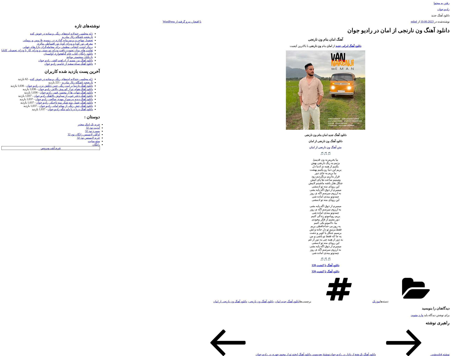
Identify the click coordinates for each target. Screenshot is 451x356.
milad (414, 21)
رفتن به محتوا (442, 3)
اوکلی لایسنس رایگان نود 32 (84, 134)
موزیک (376, 301)
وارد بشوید (417, 315)
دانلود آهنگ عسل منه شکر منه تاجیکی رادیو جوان (64, 102)
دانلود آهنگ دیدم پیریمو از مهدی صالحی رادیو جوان (64, 99)
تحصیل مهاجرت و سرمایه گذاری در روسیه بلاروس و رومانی (58, 40)
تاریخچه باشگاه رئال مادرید (77, 36)
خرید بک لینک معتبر (89, 124)
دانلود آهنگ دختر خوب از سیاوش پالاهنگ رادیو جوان (63, 95)
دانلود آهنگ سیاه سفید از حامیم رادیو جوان (68, 63)
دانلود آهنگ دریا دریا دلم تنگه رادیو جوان (70, 109)
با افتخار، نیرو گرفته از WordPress (182, 21)
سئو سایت (94, 141)
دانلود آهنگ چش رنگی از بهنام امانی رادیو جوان (66, 105)
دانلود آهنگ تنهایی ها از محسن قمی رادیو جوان (66, 92)
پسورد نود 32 (92, 131)
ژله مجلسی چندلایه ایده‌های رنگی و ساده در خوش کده (61, 33)
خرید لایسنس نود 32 (88, 137)
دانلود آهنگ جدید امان (287, 301)
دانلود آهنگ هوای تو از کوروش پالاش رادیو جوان (65, 89)
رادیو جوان (443, 9)
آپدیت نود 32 (93, 127)
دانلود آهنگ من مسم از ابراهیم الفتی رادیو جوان (65, 60)
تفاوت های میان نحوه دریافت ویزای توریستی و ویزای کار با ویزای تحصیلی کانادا (47, 50)
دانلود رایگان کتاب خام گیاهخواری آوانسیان (68, 53)
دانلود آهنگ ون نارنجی (261, 301)
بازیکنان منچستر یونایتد (79, 57)
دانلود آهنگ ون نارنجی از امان (230, 301)
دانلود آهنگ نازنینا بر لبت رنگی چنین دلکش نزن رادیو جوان (59, 85)
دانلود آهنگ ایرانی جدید (348, 45)
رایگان (96, 144)
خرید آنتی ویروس (51, 148)
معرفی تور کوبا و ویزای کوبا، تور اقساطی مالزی (65, 43)
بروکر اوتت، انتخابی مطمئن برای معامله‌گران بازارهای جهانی (58, 46)
